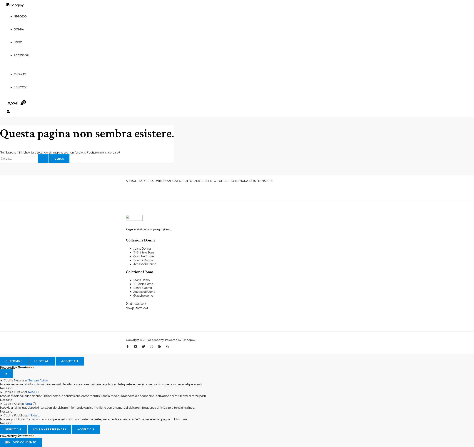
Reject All (42, 361)
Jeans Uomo (141, 280)
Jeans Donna (142, 248)
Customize (13, 361)
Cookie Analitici (14, 404)
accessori (21, 55)
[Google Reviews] (159, 347)
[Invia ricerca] (43, 158)
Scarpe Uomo (142, 288)
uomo (18, 42)
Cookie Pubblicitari (16, 415)
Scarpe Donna (143, 260)
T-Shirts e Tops (143, 252)
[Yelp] (167, 347)
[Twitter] (143, 347)
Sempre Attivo (38, 380)
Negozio (20, 16)
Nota (31, 392)
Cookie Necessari (16, 380)
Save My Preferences (49, 429)
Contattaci (21, 87)
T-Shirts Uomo (143, 284)
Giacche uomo (143, 295)
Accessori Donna (144, 264)
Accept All (70, 361)
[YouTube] (135, 347)
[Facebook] (127, 347)
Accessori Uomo (144, 291)
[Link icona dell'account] (8, 112)
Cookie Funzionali (15, 392)
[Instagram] (151, 347)
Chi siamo (20, 74)
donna (19, 29)
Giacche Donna (143, 256)
